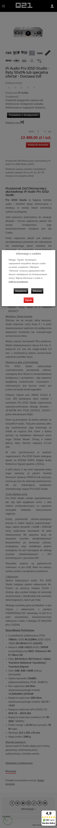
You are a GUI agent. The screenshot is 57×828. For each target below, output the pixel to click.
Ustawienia (21, 291)
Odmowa (37, 291)
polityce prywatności (18, 282)
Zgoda (28, 300)
